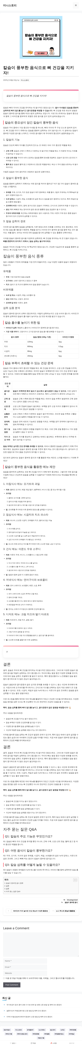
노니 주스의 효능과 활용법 (65, 911)
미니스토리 (10, 5)
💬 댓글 (33, 1043)
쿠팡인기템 (41, 1038)
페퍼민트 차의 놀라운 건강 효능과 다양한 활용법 (30, 911)
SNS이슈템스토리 (22, 1034)
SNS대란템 (73, 1030)
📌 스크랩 (53, 1043)
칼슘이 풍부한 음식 (71, 902)
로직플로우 (30, 1030)
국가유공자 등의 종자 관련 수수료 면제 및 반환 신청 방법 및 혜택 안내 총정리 (34, 1005)
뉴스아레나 (42, 1030)
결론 (7, 886)
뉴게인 (62, 1030)
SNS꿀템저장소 (59, 1034)
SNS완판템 (36, 1034)
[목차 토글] (74, 880)
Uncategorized (72, 900)
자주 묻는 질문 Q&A (13, 891)
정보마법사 (7, 1030)
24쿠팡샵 (71, 1034)
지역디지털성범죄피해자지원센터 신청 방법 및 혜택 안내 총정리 (29, 1017)
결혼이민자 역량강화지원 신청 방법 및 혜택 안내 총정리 (26, 1011)
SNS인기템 (9, 1034)
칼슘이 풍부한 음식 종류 (14, 883)
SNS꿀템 (46, 1034)
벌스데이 (52, 1030)
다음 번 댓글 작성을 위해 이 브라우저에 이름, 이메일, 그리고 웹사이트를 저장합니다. (40, 978)
